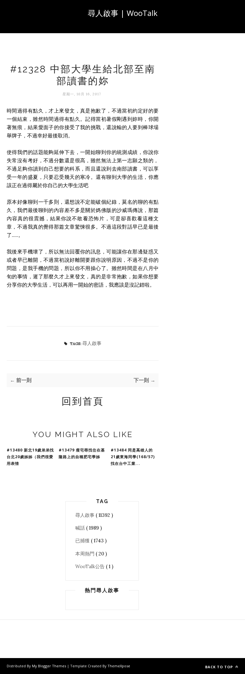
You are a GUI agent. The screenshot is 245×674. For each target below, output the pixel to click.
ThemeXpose (119, 665)
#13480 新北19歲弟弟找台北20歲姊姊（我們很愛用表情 (30, 456)
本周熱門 (85, 554)
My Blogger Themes (49, 665)
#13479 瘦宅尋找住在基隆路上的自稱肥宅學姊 (82, 453)
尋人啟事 (91, 343)
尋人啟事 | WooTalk (123, 13)
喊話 (80, 528)
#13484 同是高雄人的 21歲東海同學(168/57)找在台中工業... (133, 456)
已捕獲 (83, 541)
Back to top (219, 666)
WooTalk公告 (90, 566)
